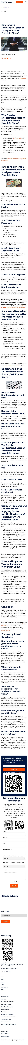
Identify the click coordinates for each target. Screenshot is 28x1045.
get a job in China (17, 138)
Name (4, 831)
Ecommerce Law (5, 1009)
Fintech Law (4, 1011)
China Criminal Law (5, 1022)
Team (2, 984)
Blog (2, 989)
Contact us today (5, 630)
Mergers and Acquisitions (7, 1014)
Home (2, 977)
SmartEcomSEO (20, 1040)
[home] (6, 2)
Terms (17, 881)
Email (4, 843)
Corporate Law (4, 996)
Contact (19, 2)
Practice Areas (4, 987)
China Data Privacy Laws (7, 1006)
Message (5, 870)
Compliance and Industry (7, 1001)
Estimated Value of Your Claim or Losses (13, 856)
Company (5, 837)
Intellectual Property (6, 1004)
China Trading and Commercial (8, 1024)
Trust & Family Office (6, 1019)
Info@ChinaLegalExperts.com (12, 968)
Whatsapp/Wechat (7, 849)
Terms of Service (5, 1033)
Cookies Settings (5, 1036)
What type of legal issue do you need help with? (13, 863)
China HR (3, 999)
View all (5, 921)
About (2, 979)
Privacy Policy (4, 1031)
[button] (25, 2)
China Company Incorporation (8, 1017)
